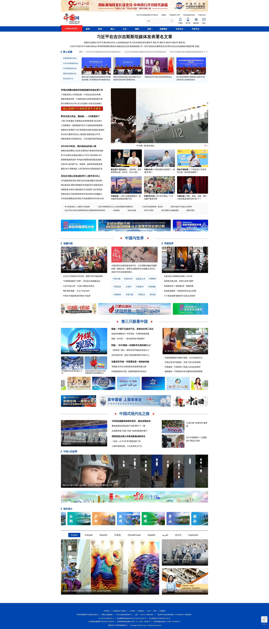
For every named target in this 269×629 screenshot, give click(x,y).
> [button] (206, 52)
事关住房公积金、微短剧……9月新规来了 (80, 116)
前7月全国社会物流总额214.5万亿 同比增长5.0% (81, 155)
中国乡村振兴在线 (189, 15)
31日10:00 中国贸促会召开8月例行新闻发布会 (103, 52)
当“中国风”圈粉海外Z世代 (72, 270)
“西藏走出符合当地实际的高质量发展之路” (129, 367)
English (74, 535)
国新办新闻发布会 (69, 73)
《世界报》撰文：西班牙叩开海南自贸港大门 (130, 350)
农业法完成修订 (95, 103)
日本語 (117, 535)
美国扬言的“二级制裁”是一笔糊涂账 (179, 286)
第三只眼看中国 (134, 321)
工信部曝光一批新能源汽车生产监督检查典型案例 (82, 125)
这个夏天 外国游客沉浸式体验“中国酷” (179, 351)
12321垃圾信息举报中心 (124, 614)
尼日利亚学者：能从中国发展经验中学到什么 (130, 355)
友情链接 (162, 611)
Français (89, 535)
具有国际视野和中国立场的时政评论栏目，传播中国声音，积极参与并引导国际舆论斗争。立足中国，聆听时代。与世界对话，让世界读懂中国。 (134, 269)
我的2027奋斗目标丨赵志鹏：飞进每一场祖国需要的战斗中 (87, 485)
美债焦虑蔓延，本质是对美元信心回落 (180, 291)
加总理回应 (97, 189)
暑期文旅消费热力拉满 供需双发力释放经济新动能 (82, 151)
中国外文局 (201, 15)
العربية (165, 535)
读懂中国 (68, 243)
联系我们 (141, 611)
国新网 (164, 15)
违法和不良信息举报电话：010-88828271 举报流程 (174, 614)
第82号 (162, 42)
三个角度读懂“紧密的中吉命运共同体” (179, 296)
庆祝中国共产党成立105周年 (181, 207)
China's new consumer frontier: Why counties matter (183, 591)
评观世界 (168, 243)
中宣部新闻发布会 (69, 68)
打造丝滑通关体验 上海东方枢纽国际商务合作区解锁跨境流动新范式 (84, 443)
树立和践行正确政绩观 (170, 210)
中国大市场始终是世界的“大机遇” (77, 296)
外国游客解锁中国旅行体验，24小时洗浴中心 (184, 358)
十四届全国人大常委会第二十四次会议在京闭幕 (81, 95)
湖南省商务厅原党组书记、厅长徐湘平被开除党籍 (82, 139)
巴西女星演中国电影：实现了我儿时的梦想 (183, 362)
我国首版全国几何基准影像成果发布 (128, 436)
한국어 (178, 535)
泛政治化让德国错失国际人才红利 (178, 276)
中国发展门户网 (174, 15)
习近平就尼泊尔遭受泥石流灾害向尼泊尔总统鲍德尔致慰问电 (168, 46)
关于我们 (107, 611)
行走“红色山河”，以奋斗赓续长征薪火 (79, 286)
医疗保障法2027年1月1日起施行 (74, 103)
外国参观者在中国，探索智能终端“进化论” (129, 371)
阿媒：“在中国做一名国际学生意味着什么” (131, 345)
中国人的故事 (70, 451)
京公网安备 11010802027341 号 (159, 618)
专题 (197, 46)
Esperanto (193, 535)
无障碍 (264, 624)
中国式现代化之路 (134, 413)
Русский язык (134, 535)
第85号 (182, 42)
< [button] (204, 52)
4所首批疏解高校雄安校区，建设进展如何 (131, 421)
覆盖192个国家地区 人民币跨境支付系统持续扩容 (81, 169)
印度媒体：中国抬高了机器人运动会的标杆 (183, 367)
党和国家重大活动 (69, 58)
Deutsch (103, 535)
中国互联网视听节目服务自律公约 (87, 614)
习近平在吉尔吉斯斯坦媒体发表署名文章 (134, 36)
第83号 (169, 42)
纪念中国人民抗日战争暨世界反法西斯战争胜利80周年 (85, 210)
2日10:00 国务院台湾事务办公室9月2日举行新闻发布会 (145, 52)
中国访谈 (181, 196)
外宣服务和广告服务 (119, 611)
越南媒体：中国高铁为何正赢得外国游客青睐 (183, 371)
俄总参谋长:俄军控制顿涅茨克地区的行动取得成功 (82, 185)
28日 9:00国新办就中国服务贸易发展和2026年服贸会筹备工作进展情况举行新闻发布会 (202, 52)
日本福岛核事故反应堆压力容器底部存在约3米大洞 (82, 198)
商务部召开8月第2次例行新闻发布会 (158, 77)
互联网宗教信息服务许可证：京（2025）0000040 (133, 621)
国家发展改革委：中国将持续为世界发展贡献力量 (82, 99)
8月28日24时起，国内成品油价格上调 (78, 146)
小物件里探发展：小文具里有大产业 (127, 446)
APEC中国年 (149, 210)
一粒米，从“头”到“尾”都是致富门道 (126, 441)
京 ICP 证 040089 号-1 (106, 618)
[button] (206, 115)
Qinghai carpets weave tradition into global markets (87, 591)
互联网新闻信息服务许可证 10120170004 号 (131, 618)
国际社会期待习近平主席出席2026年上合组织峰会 (106, 42)
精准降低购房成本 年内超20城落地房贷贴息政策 (81, 160)
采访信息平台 (68, 79)
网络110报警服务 (107, 614)
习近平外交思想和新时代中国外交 (147, 15)
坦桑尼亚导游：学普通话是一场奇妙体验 (130, 361)
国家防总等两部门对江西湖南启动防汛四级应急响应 (82, 130)
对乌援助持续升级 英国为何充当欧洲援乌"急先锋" (81, 181)
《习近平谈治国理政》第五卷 (152, 207)
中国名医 (114, 196)
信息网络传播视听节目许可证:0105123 (101, 621)
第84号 (175, 42)
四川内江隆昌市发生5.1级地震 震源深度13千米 (80, 134)
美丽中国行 (190, 210)
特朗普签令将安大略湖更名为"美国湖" (76, 189)
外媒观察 (66, 351)
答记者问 (98, 121)
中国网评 (152, 279)
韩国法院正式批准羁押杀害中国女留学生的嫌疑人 (82, 194)
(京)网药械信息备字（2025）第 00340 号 (166, 621)
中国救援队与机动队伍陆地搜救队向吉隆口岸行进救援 (133, 146)
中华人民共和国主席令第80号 (140, 42)
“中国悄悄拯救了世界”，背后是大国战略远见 (81, 281)
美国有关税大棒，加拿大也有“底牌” (179, 281)
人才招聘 (132, 611)
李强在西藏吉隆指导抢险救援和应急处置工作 (82, 90)
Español (151, 535)
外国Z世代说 (149, 196)
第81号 (156, 42)
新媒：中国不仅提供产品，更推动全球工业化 (132, 329)
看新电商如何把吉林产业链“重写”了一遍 (128, 426)
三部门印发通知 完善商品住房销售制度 (77, 121)
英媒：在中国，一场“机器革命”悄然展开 (128, 339)
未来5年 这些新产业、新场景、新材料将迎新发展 (81, 164)
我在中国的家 (182, 169)
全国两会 (116, 210)
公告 (148, 611)
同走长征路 (132, 210)
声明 (154, 611)
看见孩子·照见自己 (119, 169)
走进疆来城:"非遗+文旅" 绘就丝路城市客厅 (129, 431)
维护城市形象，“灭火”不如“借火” (76, 291)
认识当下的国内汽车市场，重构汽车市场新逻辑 (83, 276)
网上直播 (67, 52)
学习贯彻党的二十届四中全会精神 (77, 207)
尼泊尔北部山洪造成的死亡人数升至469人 (80, 176)
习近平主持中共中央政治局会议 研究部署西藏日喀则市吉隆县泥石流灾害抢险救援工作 (106, 46)
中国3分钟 (148, 169)
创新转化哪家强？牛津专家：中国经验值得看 (130, 334)
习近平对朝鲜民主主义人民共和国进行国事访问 (115, 207)
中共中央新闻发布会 (70, 63)
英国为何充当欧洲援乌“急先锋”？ (176, 270)
